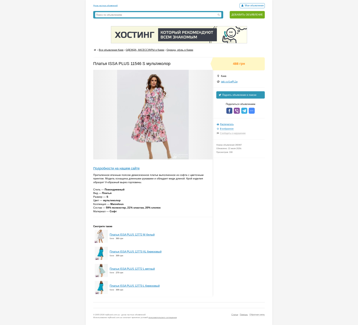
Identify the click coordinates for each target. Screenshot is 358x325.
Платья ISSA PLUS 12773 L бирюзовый (135, 285)
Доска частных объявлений (105, 5)
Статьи (234, 314)
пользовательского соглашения (162, 317)
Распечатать (227, 124)
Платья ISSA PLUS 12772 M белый (132, 234)
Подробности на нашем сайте (116, 168)
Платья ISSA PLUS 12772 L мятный (132, 268)
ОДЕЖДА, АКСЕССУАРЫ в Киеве (145, 50)
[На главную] (95, 50)
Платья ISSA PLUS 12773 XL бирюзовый (135, 251)
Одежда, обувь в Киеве (180, 50)
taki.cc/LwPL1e (229, 81)
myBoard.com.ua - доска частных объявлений (125, 315)
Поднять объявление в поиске (239, 95)
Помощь (244, 314)
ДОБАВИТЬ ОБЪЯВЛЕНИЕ (247, 14)
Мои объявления (254, 5)
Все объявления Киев (111, 50)
